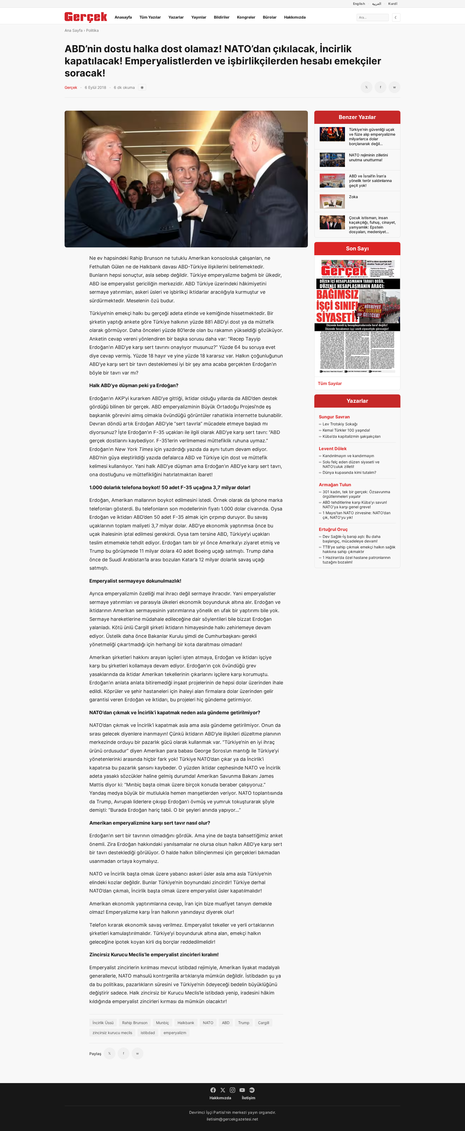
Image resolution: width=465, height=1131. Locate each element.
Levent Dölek (333, 448)
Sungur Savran (334, 416)
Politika (92, 30)
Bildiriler (222, 17)
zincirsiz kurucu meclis (112, 1032)
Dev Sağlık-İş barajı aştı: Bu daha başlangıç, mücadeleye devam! (352, 539)
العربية (376, 4)
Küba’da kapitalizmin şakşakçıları (352, 436)
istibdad (148, 1032)
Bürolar (270, 17)
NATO (208, 1022)
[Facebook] (213, 1090)
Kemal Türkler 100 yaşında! (346, 430)
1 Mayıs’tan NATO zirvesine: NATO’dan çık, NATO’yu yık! (356, 515)
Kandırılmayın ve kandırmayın (348, 455)
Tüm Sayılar (330, 383)
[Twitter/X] (223, 1090)
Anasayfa (123, 17)
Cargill (263, 1022)
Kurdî (392, 4)
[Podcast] (252, 1090)
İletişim (248, 1097)
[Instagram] (232, 1090)
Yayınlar (198, 17)
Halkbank (186, 1022)
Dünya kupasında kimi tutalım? (349, 472)
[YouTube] (242, 1090)
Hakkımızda (295, 17)
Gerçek (71, 87)
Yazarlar (176, 17)
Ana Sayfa (74, 30)
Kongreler (246, 17)
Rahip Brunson (134, 1022)
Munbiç (162, 1022)
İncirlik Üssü (103, 1022)
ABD (226, 1022)
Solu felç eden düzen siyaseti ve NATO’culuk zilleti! (351, 464)
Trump (243, 1022)
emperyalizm (175, 1032)
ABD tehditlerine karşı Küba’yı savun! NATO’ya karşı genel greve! (355, 504)
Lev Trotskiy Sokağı (340, 424)
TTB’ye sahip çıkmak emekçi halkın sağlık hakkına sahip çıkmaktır (359, 549)
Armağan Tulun (335, 484)
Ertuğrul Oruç (333, 529)
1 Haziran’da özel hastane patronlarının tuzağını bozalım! (356, 560)
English (359, 4)
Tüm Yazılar (150, 17)
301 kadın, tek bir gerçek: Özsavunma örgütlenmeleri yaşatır (356, 494)
